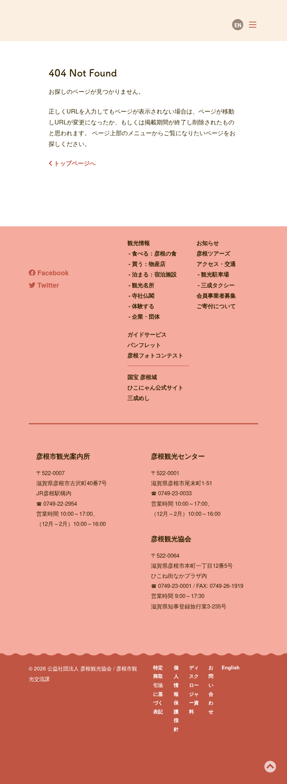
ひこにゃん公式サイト (155, 387)
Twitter (47, 285)
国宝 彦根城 (142, 377)
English (231, 667)
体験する (143, 306)
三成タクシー (218, 285)
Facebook (52, 273)
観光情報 (138, 243)
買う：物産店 (149, 264)
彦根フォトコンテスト (155, 355)
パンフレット (144, 345)
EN (237, 25)
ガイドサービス (147, 334)
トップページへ (74, 163)
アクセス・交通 (216, 264)
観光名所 (143, 285)
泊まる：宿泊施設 (154, 274)
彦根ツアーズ (213, 253)
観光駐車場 (215, 274)
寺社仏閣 (143, 295)
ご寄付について (216, 306)
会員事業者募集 (216, 295)
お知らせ (208, 243)
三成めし (138, 398)
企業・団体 (146, 316)
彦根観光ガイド (96, 25)
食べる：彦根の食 (154, 253)
